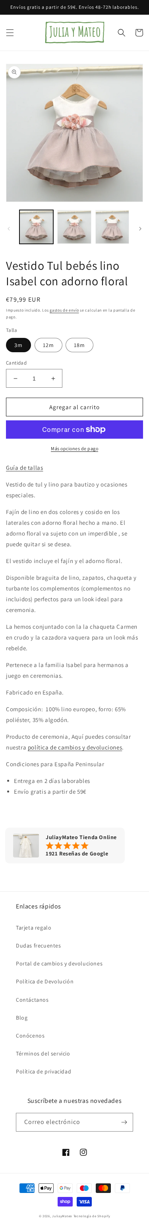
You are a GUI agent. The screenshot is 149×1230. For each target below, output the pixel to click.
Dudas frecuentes (38, 945)
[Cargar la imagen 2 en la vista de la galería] (74, 227)
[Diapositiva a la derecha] (140, 228)
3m (18, 345)
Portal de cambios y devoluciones (59, 963)
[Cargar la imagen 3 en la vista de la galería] (112, 227)
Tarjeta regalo (33, 927)
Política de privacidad (43, 1071)
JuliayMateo (62, 1216)
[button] (10, 32)
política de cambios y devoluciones (75, 747)
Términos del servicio (43, 1053)
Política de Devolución (45, 981)
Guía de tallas (24, 467)
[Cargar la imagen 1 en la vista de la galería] (36, 227)
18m (79, 345)
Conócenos (30, 1035)
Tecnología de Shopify (92, 1216)
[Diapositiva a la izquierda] (8, 228)
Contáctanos (32, 999)
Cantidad (16, 362)
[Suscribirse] (124, 1122)
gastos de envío (64, 310)
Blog (21, 1017)
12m (48, 345)
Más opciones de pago (74, 448)
